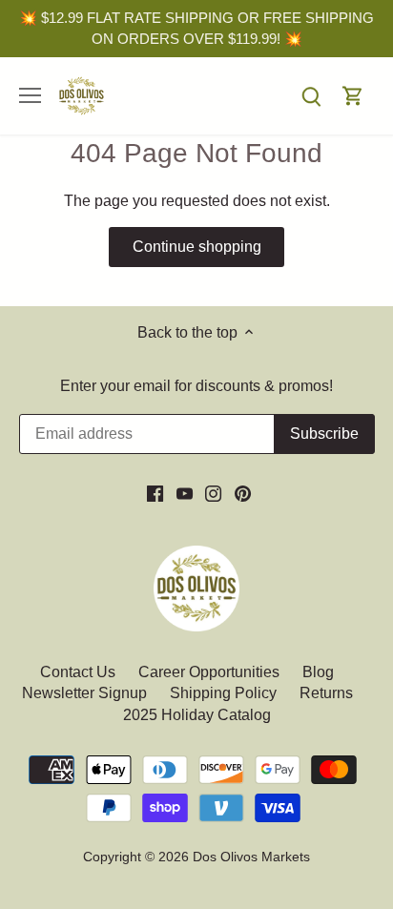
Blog (318, 672)
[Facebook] (155, 493)
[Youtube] (184, 493)
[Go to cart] (352, 96)
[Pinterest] (243, 493)
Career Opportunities (208, 672)
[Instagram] (213, 493)
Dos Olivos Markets (251, 856)
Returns (326, 693)
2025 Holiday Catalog (197, 715)
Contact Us (79, 672)
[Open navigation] (30, 95)
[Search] (311, 96)
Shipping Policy (223, 693)
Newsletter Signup (84, 693)
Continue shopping (197, 246)
